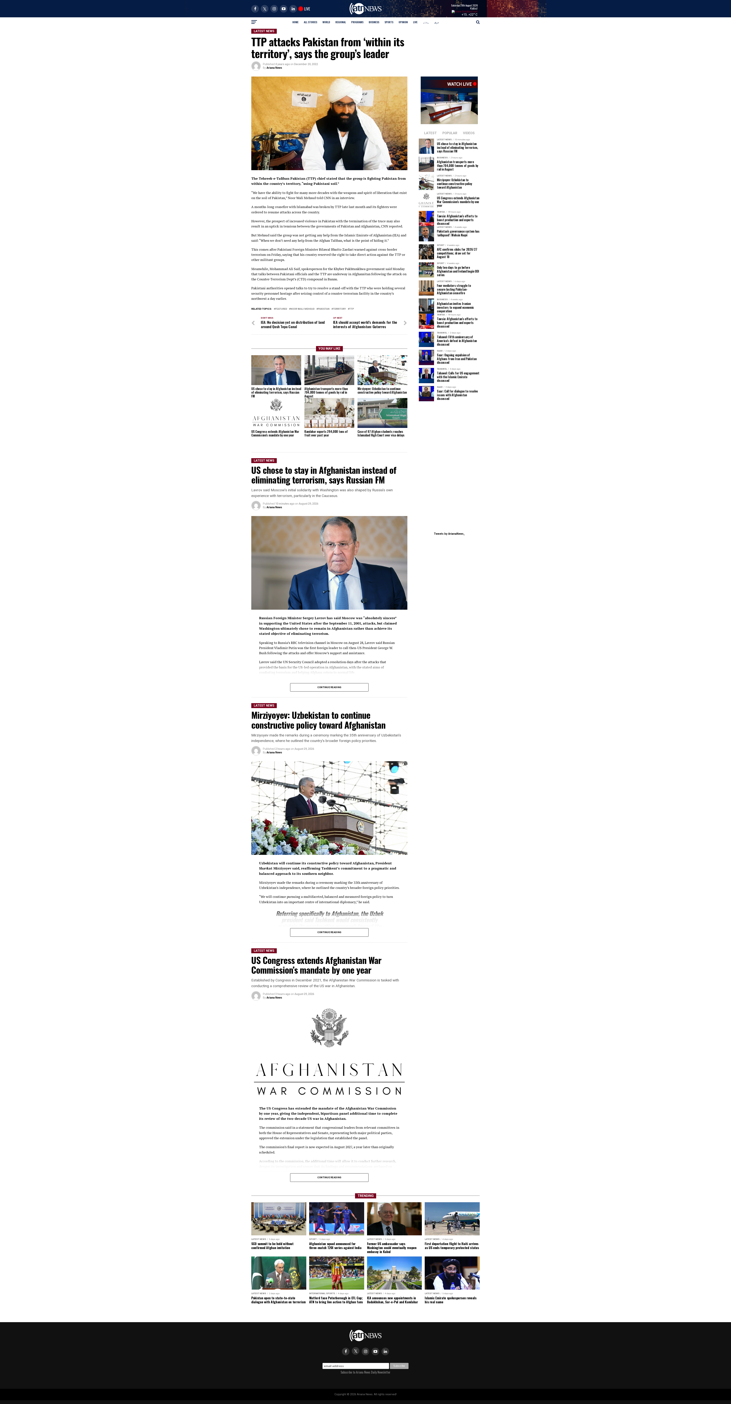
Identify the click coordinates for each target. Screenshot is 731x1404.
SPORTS (389, 22)
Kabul (473, 8)
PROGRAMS (357, 22)
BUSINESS (374, 22)
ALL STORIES (310, 22)
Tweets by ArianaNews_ (449, 533)
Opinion (403, 22)
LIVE (415, 22)
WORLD (326, 22)
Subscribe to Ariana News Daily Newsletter (365, 1372)
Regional (340, 22)
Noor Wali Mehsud (302, 309)
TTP (351, 309)
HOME (295, 22)
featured (281, 309)
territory (339, 309)
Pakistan (324, 309)
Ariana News (274, 67)
